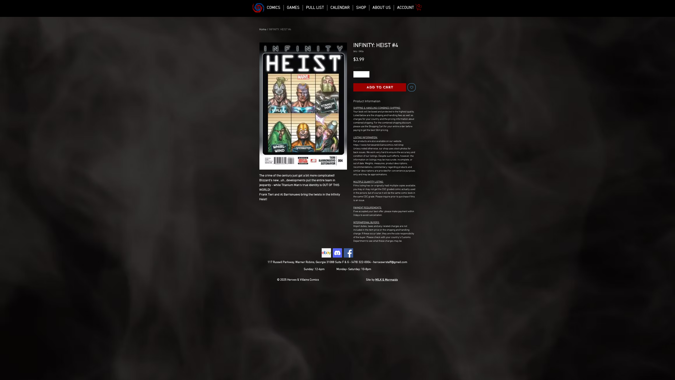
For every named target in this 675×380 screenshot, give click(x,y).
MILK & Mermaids (386, 280)
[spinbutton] (361, 74)
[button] (419, 7)
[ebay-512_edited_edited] (326, 253)
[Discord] (337, 253)
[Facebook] (348, 253)
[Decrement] (356, 74)
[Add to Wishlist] (411, 87)
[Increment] (367, 74)
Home (262, 29)
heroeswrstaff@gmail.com (390, 262)
